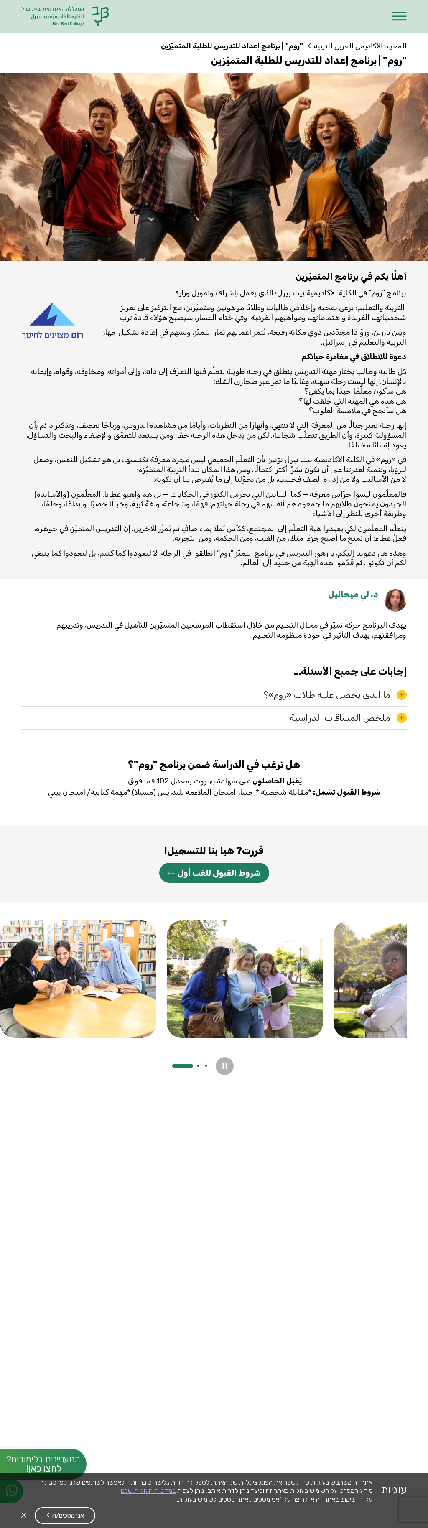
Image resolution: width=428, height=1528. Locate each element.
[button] (399, 16)
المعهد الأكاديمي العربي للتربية (360, 46)
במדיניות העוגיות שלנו (148, 1491)
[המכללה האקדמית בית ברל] (65, 16)
